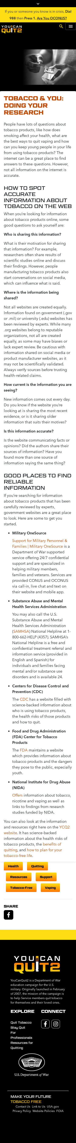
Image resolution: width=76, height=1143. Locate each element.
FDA (24, 750)
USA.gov (53, 1106)
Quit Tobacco (21, 1022)
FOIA (60, 1111)
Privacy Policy (22, 1111)
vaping (50, 887)
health (13, 866)
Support (46, 877)
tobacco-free (21, 887)
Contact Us (23, 1106)
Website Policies (44, 1111)
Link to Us (38, 1106)
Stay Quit (18, 1027)
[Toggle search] (61, 26)
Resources (18, 877)
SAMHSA (21, 631)
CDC (24, 699)
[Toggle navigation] (70, 26)
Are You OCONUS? (52, 18)
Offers (17, 795)
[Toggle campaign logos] (38, 3)
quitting (37, 866)
